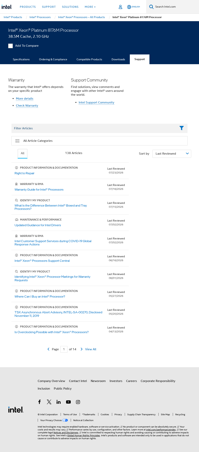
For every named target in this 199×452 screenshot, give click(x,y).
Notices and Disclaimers (65, 432)
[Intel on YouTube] (68, 402)
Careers (131, 381)
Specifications (21, 59)
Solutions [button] (70, 7)
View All (90, 349)
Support (139, 59)
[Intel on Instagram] (78, 402)
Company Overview (51, 381)
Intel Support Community (96, 102)
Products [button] (28, 7)
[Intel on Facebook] (39, 402)
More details (24, 99)
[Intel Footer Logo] (16, 409)
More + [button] (90, 7)
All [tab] (22, 153)
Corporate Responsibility (158, 381)
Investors (116, 381)
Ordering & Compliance (53, 59)
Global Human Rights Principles (83, 435)
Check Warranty (27, 106)
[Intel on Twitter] (49, 402)
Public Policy (63, 389)
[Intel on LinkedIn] (58, 402)
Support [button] (49, 7)
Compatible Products (89, 59)
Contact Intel (78, 381)
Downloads (118, 59)
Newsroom (98, 381)
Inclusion (44, 389)
